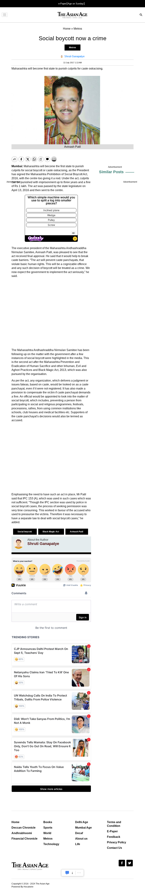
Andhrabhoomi (21, 833)
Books (47, 822)
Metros (72, 47)
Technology (51, 844)
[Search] (141, 15)
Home (15, 822)
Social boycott (25, 531)
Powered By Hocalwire (22, 886)
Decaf (79, 833)
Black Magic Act (51, 531)
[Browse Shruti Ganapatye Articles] (18, 543)
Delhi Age (81, 822)
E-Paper (112, 831)
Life (77, 844)
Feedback (113, 836)
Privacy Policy (116, 842)
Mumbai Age (83, 827)
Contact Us (114, 847)
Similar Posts (111, 172)
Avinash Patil (77, 531)
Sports (47, 827)
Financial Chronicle (24, 838)
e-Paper (62, 3)
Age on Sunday (75, 3)
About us (81, 838)
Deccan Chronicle (23, 827)
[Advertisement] (51, 313)
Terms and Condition (114, 824)
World (47, 833)
